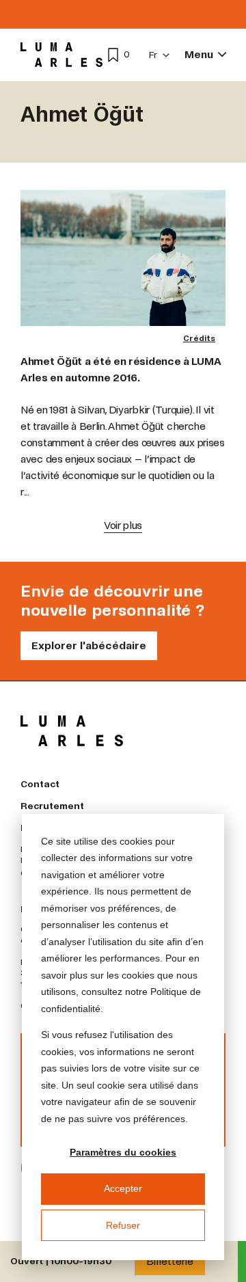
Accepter (123, 1188)
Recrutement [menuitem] (52, 806)
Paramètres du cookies (123, 1152)
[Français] (159, 55)
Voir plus (123, 525)
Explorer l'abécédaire (88, 645)
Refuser (123, 1225)
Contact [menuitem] (39, 784)
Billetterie (169, 1261)
